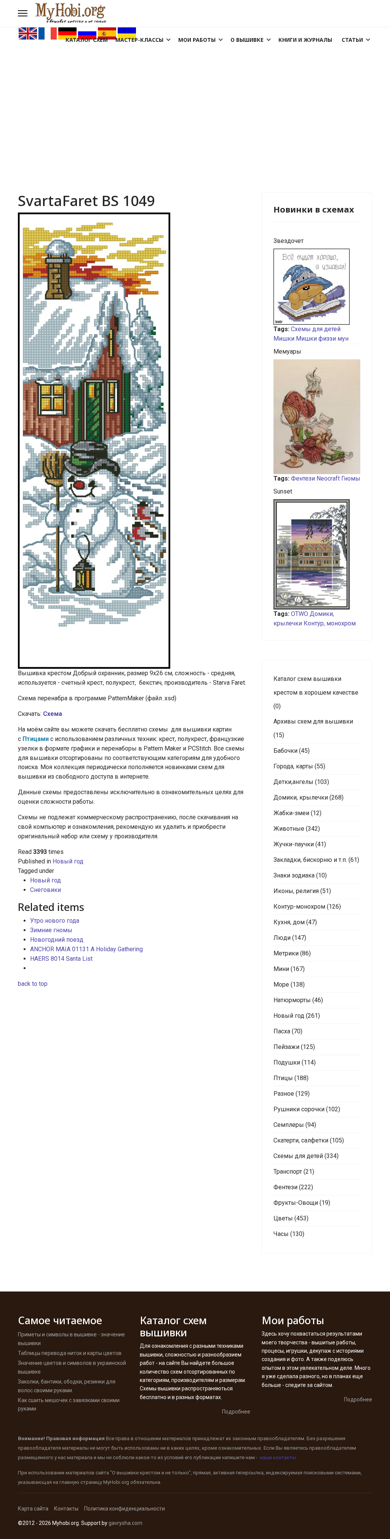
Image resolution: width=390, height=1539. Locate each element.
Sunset (282, 491)
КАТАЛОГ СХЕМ (87, 39)
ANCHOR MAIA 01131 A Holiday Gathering (86, 949)
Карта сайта (33, 1509)
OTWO (299, 613)
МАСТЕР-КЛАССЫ (139, 39)
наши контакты (278, 1457)
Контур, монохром (330, 623)
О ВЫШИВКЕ (247, 39)
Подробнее (236, 1412)
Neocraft (328, 478)
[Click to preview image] (134, 441)
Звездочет (288, 240)
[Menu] (22, 13)
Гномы (350, 478)
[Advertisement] (195, 97)
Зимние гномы (51, 930)
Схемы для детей (315, 329)
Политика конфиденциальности (124, 1509)
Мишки (283, 338)
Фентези (303, 478)
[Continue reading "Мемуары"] (316, 416)
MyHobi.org (116, 1482)
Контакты (66, 1509)
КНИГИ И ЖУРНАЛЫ (305, 39)
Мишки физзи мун (322, 338)
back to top (33, 983)
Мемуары (287, 351)
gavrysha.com (125, 1523)
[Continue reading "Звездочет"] (316, 287)
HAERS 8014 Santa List (61, 958)
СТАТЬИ (352, 39)
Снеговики (45, 889)
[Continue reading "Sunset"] (316, 554)
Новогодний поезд (56, 939)
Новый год (68, 861)
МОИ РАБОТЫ (197, 39)
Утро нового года (54, 920)
